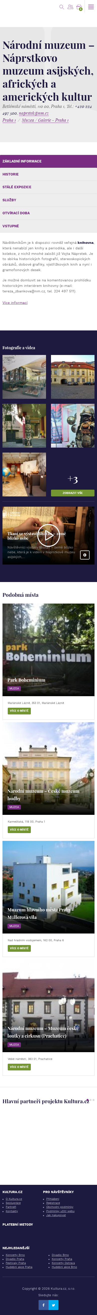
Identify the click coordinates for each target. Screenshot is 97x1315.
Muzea (14, 688)
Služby (9, 200)
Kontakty (12, 1211)
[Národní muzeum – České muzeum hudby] (48, 768)
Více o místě (19, 710)
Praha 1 (9, 120)
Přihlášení (52, 1199)
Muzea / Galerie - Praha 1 (45, 120)
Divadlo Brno (60, 1255)
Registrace (53, 1203)
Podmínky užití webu (60, 1211)
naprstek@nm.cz (34, 113)
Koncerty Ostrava (63, 1263)
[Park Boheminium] (48, 650)
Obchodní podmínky (59, 1207)
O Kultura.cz (14, 1199)
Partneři (11, 1207)
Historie (10, 174)
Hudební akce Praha (19, 1267)
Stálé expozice (16, 187)
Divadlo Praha (15, 1259)
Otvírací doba (16, 213)
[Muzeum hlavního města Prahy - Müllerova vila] (48, 887)
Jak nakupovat (56, 1215)
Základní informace (22, 161)
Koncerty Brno (15, 1255)
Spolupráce (13, 1203)
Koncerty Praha (62, 1259)
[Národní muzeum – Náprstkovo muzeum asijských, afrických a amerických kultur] (24, 377)
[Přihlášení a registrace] (70, 6)
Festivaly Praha (16, 1263)
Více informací (15, 303)
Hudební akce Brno (64, 1267)
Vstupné (10, 226)
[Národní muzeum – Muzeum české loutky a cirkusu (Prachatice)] (48, 1006)
